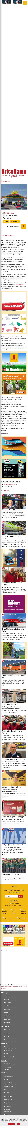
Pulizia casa (7, 1106)
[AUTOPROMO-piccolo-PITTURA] (14, 929)
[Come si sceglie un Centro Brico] (14, 528)
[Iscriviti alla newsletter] (14, 903)
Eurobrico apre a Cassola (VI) (13, 759)
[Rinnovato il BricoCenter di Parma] (14, 722)
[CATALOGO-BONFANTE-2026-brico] (14, 446)
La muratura (7, 1019)
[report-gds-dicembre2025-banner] (14, 604)
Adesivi (6, 1079)
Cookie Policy (11, 1123)
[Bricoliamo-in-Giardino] (14, 362)
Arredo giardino (8, 1083)
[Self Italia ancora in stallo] (14, 865)
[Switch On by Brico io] (14, 696)
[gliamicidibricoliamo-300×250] (14, 301)
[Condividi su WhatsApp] (23, 235)
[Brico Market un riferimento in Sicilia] (14, 621)
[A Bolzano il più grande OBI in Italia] (14, 667)
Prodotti (4, 1073)
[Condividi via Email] (25, 235)
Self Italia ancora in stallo (11, 874)
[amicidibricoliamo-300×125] (14, 941)
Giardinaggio (8, 1096)
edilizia (12, 338)
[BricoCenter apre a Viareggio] (14, 808)
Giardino (6, 1033)
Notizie (6, 1053)
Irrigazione (7, 1103)
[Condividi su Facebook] (16, 235)
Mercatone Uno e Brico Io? (12, 787)
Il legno (6, 1012)
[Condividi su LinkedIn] (20, 235)
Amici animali (8, 996)
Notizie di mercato (9, 1064)
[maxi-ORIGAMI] (14, 323)
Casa (5, 1089)
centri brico (16, 221)
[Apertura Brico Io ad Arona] (14, 501)
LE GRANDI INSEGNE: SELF (11, 484)
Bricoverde (5, 1026)
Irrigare (6, 1036)
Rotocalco (4, 1043)
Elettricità (7, 1093)
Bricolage (7, 181)
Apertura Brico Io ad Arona (12, 510)
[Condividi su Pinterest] (18, 235)
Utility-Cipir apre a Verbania (12, 845)
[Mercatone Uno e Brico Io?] (14, 778)
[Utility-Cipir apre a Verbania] (14, 836)
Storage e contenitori (7, 1110)
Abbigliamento (8, 1076)
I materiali (7, 1009)
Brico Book (7, 1047)
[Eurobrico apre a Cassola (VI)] (14, 750)
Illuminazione (8, 1099)
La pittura (7, 1022)
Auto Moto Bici (8, 1086)
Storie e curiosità (9, 1057)
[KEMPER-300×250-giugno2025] (14, 557)
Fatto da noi (7, 1002)
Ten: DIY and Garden (7, 1068)
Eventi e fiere (8, 1050)
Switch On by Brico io (10, 704)
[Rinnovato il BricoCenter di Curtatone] (14, 574)
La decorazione (8, 1016)
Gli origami (7, 1006)
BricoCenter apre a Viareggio (13, 817)
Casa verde (7, 1030)
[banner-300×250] (14, 650)
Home (2, 181)
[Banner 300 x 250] (14, 384)
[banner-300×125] (6, 2)
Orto (5, 1040)
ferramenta (19, 284)
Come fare (7, 999)
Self (7, 221)
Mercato (4, 1061)
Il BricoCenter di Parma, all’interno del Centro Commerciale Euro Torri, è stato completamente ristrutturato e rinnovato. (13, 737)
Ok (18, 1123)
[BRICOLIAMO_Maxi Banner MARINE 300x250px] (14, 468)
